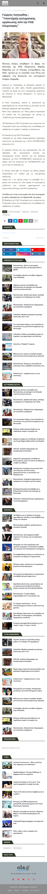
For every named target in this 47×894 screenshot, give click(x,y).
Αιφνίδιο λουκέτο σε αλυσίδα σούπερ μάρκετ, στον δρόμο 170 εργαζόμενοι (26, 641)
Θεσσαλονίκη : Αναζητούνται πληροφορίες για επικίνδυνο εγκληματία (28, 306)
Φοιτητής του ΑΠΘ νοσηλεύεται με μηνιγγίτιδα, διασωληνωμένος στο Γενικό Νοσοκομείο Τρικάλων (27, 804)
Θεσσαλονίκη (17, 848)
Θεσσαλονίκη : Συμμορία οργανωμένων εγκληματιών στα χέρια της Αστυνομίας (27, 480)
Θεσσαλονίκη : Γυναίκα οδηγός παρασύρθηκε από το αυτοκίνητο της (26, 595)
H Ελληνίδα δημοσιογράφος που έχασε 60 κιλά (28, 822)
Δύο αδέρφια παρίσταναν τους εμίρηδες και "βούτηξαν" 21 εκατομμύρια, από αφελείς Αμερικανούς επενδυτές (28, 615)
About (17, 890)
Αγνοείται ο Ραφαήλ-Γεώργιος (24, 344)
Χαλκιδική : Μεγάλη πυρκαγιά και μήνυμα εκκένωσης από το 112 (27, 316)
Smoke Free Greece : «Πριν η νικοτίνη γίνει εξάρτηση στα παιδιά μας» (27, 763)
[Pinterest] (20, 221)
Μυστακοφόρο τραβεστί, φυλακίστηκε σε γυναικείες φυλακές (27, 526)
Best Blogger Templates (28, 887)
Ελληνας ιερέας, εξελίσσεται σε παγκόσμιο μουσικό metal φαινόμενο (28, 565)
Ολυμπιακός (34, 212)
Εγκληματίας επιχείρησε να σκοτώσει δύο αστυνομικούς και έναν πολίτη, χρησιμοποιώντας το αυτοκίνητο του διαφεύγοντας (28, 471)
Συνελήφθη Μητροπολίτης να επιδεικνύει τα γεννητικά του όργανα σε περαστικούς (28, 555)
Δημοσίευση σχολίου (9, 233)
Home (10, 890)
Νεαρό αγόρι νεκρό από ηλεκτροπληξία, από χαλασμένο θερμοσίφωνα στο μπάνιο (28, 670)
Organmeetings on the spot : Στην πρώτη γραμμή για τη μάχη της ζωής (26, 783)
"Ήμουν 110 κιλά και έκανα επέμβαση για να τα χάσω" (28, 793)
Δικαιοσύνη (25, 212)
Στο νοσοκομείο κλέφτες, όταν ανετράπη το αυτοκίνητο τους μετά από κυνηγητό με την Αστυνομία (28, 326)
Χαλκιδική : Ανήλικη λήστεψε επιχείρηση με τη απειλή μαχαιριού (28, 500)
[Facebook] (10, 221)
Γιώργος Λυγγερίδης (19, 10)
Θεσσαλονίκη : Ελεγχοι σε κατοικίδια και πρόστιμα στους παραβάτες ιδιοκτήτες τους (28, 365)
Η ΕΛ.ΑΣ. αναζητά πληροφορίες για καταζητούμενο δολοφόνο (25, 450)
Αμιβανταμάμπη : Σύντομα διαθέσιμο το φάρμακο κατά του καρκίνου (27, 773)
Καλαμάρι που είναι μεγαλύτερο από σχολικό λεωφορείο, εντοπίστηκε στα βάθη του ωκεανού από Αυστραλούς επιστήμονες (28, 547)
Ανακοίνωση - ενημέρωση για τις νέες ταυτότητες (26, 374)
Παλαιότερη (40, 238)
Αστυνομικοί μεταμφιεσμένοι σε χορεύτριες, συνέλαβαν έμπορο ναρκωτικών (28, 575)
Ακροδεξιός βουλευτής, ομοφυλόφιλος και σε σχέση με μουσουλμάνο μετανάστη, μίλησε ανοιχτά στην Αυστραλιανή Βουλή (28, 586)
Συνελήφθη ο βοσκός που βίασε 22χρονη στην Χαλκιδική (27, 276)
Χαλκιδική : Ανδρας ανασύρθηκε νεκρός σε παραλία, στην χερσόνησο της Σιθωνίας (28, 335)
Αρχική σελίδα (7, 10)
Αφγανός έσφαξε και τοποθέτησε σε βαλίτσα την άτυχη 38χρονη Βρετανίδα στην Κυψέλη (28, 440)
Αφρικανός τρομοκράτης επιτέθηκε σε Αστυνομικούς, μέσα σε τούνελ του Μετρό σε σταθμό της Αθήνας (29, 461)
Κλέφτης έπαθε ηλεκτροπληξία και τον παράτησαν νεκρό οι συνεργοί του (26, 430)
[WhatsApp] (25, 221)
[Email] (31, 221)
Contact (25, 890)
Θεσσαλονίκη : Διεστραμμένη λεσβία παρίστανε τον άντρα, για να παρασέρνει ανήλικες (27, 537)
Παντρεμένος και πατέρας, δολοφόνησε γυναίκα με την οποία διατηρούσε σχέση (27, 690)
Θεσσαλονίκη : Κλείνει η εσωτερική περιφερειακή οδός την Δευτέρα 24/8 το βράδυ (27, 268)
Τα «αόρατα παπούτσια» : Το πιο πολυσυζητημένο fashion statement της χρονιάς (28, 606)
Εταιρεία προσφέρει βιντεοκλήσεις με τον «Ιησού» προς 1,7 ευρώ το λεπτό (27, 624)
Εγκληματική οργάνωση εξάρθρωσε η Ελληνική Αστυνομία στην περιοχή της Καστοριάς (26, 491)
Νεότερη (6, 238)
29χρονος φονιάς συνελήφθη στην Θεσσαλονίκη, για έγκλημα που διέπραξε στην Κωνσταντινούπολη (27, 287)
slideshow (6, 215)
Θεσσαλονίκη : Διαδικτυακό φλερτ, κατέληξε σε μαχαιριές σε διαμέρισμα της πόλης (28, 296)
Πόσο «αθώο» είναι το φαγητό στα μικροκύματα (25, 832)
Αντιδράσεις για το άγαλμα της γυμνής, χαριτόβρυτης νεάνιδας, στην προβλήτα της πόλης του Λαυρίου (28, 517)
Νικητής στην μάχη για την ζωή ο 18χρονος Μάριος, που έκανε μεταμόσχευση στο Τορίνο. (28, 813)
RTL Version (35, 890)
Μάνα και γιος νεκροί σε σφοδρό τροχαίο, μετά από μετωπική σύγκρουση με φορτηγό (28, 355)
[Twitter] (15, 221)
